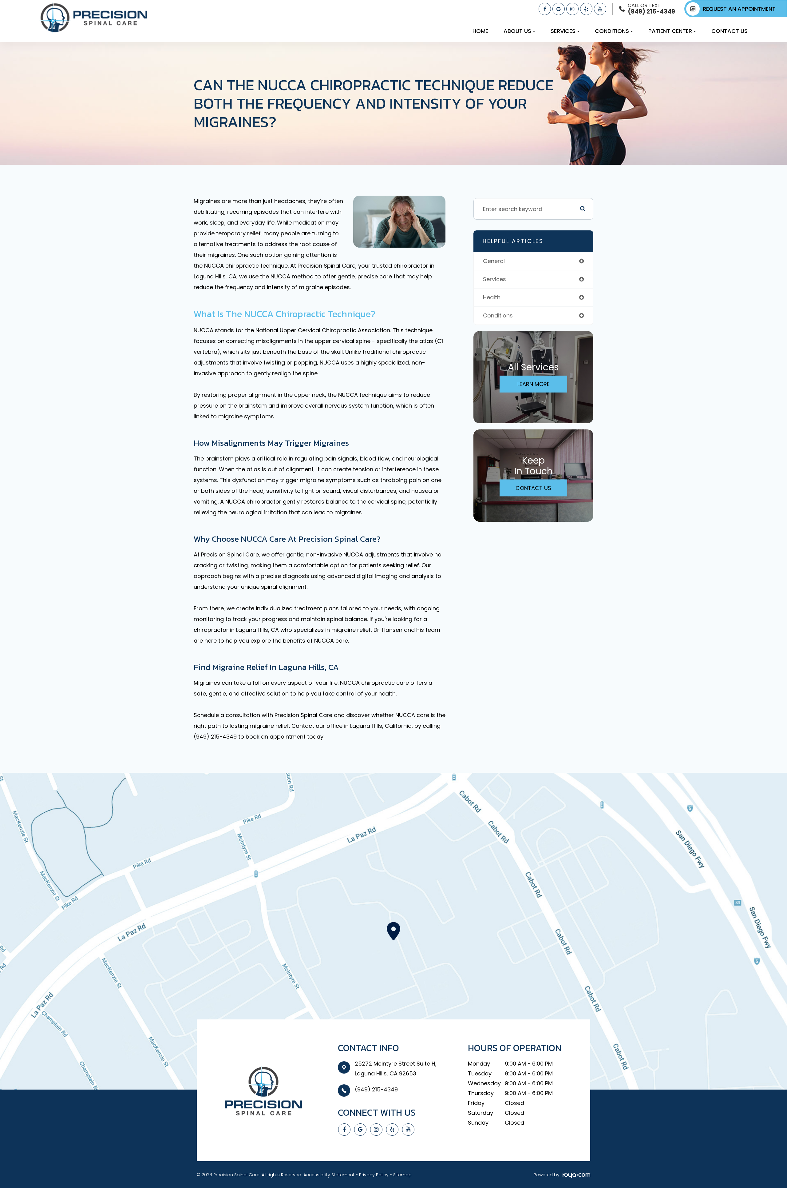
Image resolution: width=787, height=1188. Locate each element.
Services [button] (563, 31)
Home (480, 31)
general (494, 261)
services (494, 279)
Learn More (533, 384)
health (491, 297)
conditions (498, 315)
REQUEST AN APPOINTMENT (739, 9)
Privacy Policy (374, 1175)
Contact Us (729, 31)
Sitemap (402, 1175)
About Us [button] (517, 31)
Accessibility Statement (328, 1175)
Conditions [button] (612, 31)
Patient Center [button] (670, 31)
